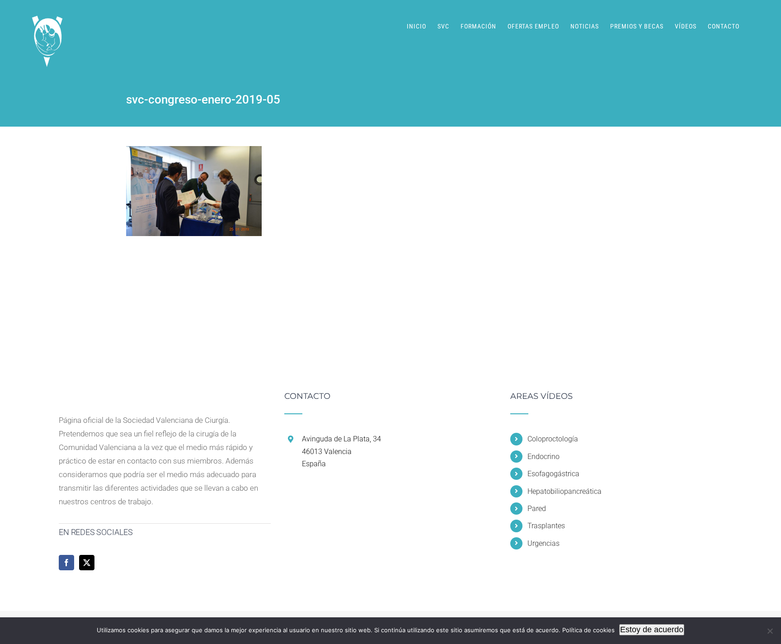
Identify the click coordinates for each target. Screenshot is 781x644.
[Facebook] (66, 562)
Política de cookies (588, 630)
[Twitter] (86, 562)
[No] (769, 630)
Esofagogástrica (553, 473)
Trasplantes (546, 525)
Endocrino (543, 456)
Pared (536, 508)
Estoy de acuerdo (651, 629)
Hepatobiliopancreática (564, 491)
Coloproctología (552, 439)
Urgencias (543, 543)
